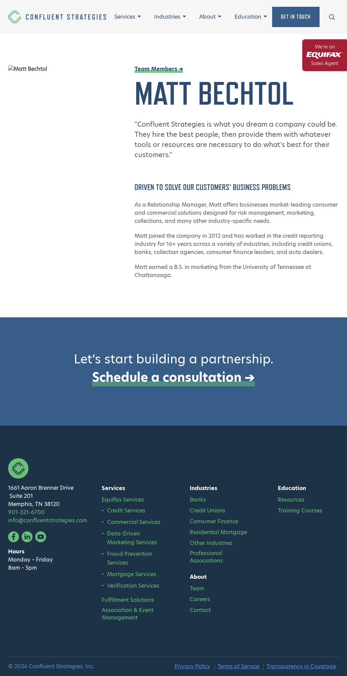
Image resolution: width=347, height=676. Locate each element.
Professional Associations (206, 557)
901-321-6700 (26, 512)
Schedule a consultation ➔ (173, 377)
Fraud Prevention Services (129, 558)
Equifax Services (123, 500)
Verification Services (133, 586)
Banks (198, 500)
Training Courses (300, 510)
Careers (200, 599)
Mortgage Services (131, 574)
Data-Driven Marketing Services (132, 538)
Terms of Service (238, 666)
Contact (200, 610)
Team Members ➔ (159, 69)
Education (247, 17)
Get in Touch (296, 17)
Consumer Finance (214, 521)
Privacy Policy (192, 666)
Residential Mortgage (218, 532)
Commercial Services (133, 522)
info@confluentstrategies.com (47, 520)
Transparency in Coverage (301, 666)
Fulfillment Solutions (128, 600)
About (207, 17)
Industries (167, 17)
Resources (291, 500)
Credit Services (126, 510)
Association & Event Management (128, 614)
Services (124, 17)
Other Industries (211, 543)
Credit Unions (207, 510)
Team (197, 588)
